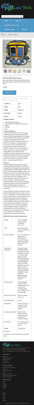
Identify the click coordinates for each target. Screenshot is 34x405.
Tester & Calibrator (7, 377)
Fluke (4, 392)
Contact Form (6, 362)
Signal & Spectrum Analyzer (10, 375)
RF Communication (7, 373)
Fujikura (5, 384)
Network (5, 369)
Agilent (4, 394)
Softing (4, 386)
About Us (18, 20)
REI (3, 395)
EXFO (4, 399)
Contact (25, 29)
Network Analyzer (12, 34)
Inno (4, 383)
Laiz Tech (16, 403)
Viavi (4, 397)
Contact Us (9, 92)
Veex (4, 388)
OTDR (4, 372)
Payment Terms (10, 29)
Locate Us (5, 361)
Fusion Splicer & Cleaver (9, 367)
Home (6, 20)
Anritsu (4, 381)
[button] (5, 54)
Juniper (4, 400)
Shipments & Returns (12, 25)
